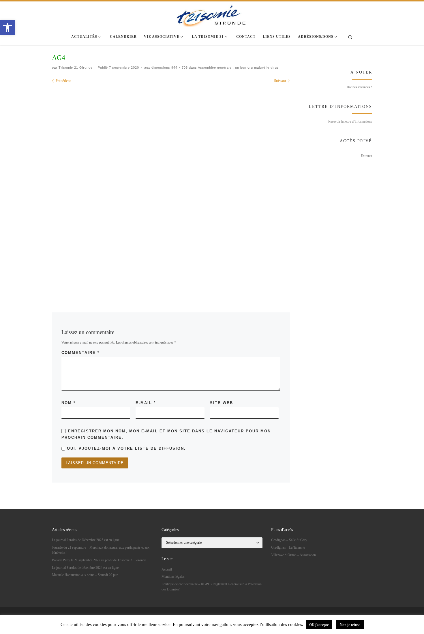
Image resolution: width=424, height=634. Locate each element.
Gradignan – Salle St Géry (289, 540)
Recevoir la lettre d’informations (350, 121)
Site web (221, 403)
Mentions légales (173, 577)
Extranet (366, 156)
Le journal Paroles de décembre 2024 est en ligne (85, 568)
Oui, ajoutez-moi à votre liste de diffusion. (125, 448)
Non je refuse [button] (350, 624)
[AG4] (188, 189)
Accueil (167, 569)
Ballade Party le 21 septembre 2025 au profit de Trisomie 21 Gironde (99, 560)
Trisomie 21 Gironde (76, 67)
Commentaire (80, 352)
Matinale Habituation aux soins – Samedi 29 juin (85, 575)
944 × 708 (179, 67)
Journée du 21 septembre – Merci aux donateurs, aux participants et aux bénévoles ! (100, 550)
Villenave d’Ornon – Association (293, 555)
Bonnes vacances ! (359, 87)
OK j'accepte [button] (319, 624)
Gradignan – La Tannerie (288, 547)
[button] (7, 27)
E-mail (146, 403)
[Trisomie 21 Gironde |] (212, 14)
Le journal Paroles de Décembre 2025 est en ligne (85, 540)
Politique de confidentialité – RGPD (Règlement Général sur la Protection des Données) (212, 586)
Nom (68, 403)
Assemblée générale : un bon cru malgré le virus (238, 67)
